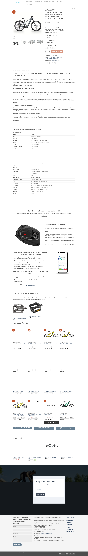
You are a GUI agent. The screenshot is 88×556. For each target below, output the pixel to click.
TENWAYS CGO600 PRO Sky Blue (19, 457)
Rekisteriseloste (70, 531)
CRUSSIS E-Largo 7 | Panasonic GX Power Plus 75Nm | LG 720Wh (66, 344)
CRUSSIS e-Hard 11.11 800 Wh (18, 368)
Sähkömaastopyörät (50, 10)
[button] (70, 3)
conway (56, 60)
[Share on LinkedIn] (55, 63)
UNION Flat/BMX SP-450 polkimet (34, 316)
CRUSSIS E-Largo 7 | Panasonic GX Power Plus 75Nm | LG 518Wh (50, 344)
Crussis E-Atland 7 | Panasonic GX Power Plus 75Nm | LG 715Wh (19, 344)
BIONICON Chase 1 (63, 414)
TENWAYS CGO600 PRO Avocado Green (34, 458)
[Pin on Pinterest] (52, 63)
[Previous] (15, 24)
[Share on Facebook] (46, 63)
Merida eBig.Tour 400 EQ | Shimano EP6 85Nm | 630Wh (34, 415)
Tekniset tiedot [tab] (25, 70)
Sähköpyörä (52, 9)
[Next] (41, 24)
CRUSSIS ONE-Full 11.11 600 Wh (66, 391)
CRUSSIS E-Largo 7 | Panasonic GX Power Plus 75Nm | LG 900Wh (19, 415)
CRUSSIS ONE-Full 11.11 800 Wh (50, 391)
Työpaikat (69, 524)
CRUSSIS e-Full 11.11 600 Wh (33, 391)
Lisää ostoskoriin (57, 51)
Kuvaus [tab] (14, 70)
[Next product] (72, 9)
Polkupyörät (37, 1)
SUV (59, 60)
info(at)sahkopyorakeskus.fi (46, 533)
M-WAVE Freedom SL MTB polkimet (19, 318)
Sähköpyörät (29, 1)
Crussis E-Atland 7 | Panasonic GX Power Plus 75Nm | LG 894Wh (34, 344)
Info (61, 1)
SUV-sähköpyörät (51, 57)
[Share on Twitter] (48, 63)
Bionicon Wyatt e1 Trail (48, 414)
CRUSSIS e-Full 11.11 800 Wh (18, 391)
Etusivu (46, 9)
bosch (53, 60)
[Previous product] (74, 9)
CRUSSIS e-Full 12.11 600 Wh (65, 368)
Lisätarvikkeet (44, 1)
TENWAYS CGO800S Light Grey (50, 457)
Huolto (57, 1)
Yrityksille (29, 4)
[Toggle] (46, 36)
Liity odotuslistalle (51, 422)
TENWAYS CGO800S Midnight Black (67, 457)
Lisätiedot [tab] (19, 70)
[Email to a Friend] (50, 63)
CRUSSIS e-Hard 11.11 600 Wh (34, 368)
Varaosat (51, 1)
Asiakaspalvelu (70, 517)
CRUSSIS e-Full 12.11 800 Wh (49, 368)
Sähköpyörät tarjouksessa (53, 58)
